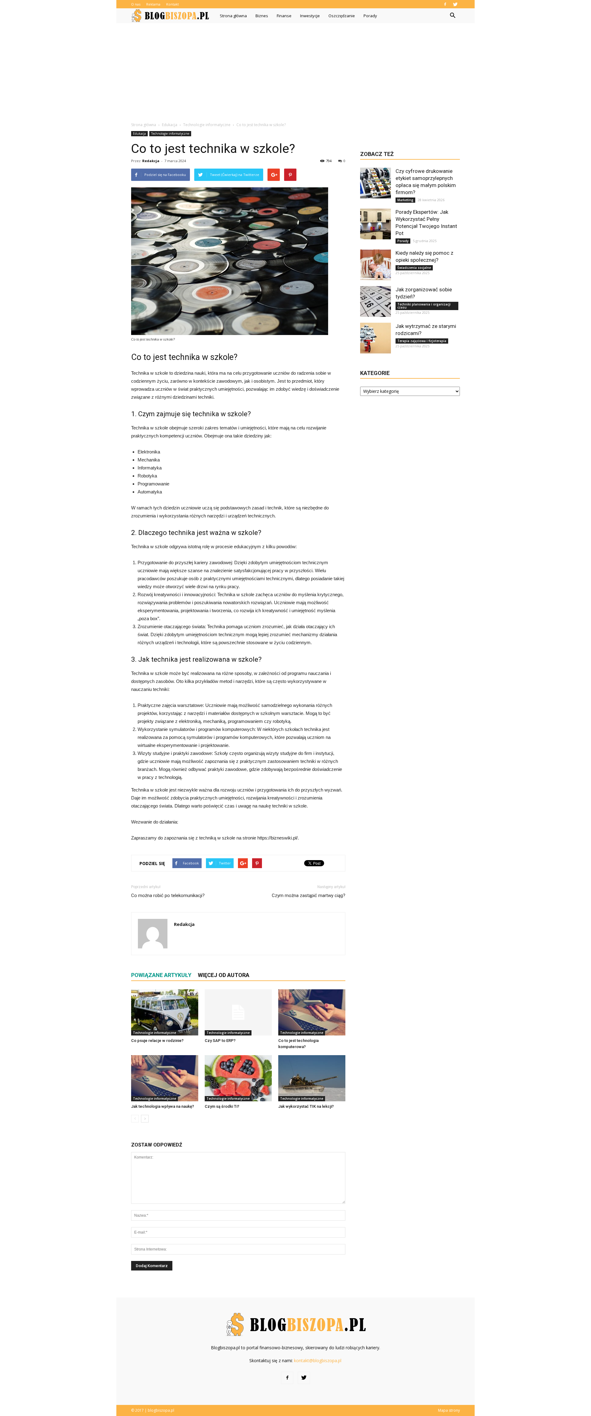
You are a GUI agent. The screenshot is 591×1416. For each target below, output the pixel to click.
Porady (370, 15)
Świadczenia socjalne (414, 267)
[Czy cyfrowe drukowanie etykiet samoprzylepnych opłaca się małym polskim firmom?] (375, 183)
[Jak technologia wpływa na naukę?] (164, 1078)
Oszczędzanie (341, 15)
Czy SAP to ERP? (220, 1040)
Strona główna (233, 15)
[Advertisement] (295, 69)
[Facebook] (445, 4)
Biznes (261, 15)
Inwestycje (310, 15)
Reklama (153, 4)
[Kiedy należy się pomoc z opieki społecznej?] (375, 264)
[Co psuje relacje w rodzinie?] (164, 1012)
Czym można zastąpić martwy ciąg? (308, 895)
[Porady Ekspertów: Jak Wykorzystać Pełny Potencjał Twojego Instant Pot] (375, 224)
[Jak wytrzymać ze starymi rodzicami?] (375, 338)
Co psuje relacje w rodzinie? (157, 1040)
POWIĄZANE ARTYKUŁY (161, 975)
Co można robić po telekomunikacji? (168, 895)
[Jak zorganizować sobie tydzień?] (375, 301)
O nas (135, 4)
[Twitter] (455, 4)
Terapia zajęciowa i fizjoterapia (421, 341)
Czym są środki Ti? (222, 1106)
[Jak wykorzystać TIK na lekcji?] (311, 1078)
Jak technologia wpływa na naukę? (162, 1106)
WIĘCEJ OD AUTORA (223, 975)
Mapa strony (449, 1410)
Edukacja (139, 133)
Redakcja (150, 160)
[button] (452, 15)
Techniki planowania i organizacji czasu (424, 305)
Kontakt (172, 4)
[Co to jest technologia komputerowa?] (311, 1012)
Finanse (284, 15)
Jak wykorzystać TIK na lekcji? (306, 1106)
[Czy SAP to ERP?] (238, 1012)
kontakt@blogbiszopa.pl (317, 1360)
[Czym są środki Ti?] (238, 1078)
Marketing (405, 200)
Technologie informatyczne (170, 133)
